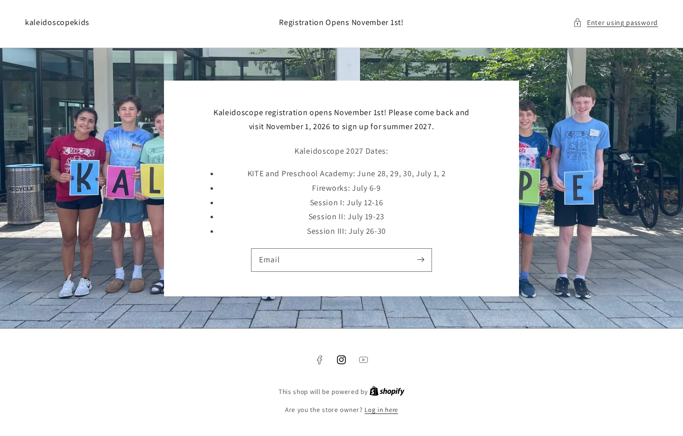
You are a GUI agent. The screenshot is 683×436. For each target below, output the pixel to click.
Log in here (381, 409)
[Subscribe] (421, 260)
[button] (615, 23)
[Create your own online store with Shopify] (387, 391)
